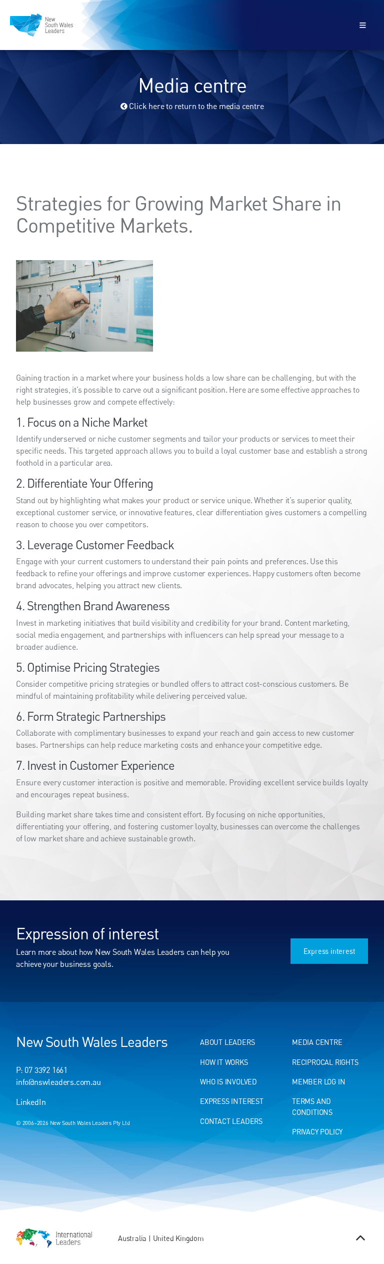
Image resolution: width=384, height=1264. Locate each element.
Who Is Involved (228, 1081)
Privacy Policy (317, 1131)
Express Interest (232, 1101)
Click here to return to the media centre (196, 106)
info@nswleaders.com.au (58, 1082)
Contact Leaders (231, 1121)
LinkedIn (31, 1102)
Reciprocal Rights (325, 1062)
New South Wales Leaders (92, 1041)
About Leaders (227, 1042)
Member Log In (318, 1081)
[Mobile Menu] (363, 25)
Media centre (317, 1042)
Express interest (342, 943)
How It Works (224, 1062)
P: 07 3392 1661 (42, 1070)
